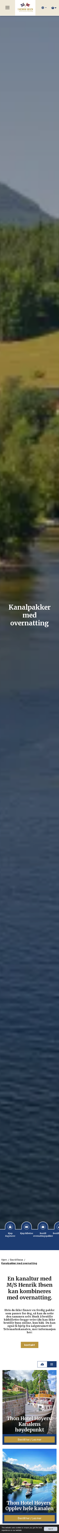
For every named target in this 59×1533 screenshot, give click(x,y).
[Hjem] (25, 7)
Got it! (50, 1529)
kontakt (29, 1345)
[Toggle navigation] (7, 7)
